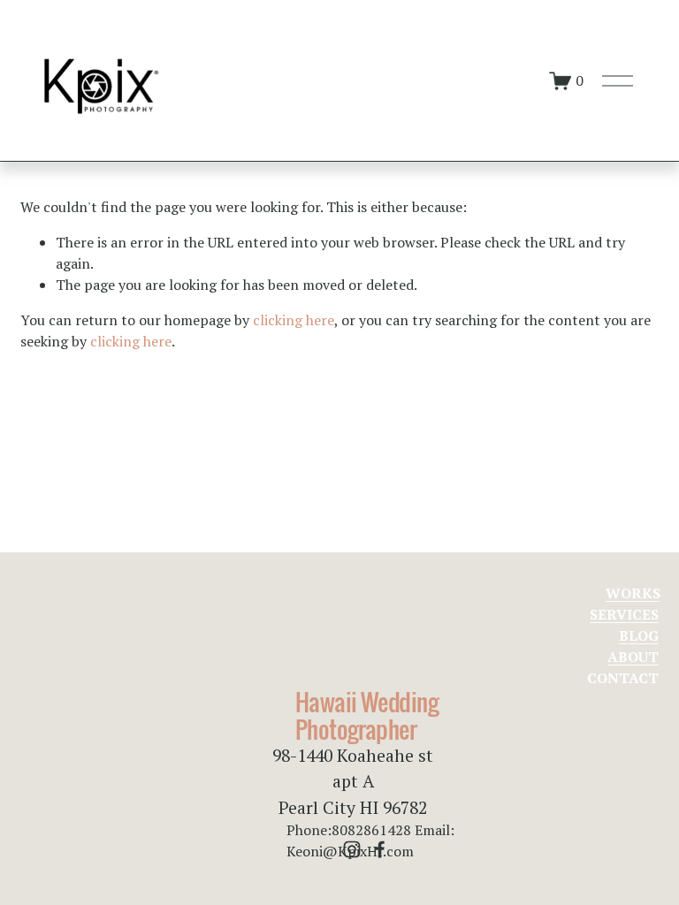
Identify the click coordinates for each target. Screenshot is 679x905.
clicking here (293, 320)
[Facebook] (380, 849)
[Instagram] (352, 849)
